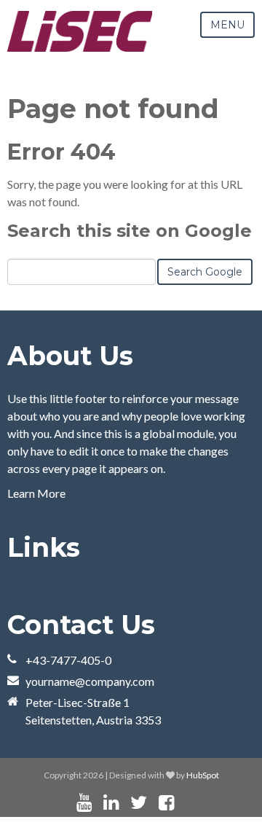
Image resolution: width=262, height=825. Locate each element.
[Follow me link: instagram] (185, 803)
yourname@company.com (89, 681)
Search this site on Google (129, 230)
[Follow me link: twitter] (138, 803)
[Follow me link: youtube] (84, 803)
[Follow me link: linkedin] (111, 803)
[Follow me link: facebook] (166, 803)
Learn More (36, 493)
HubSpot (202, 775)
